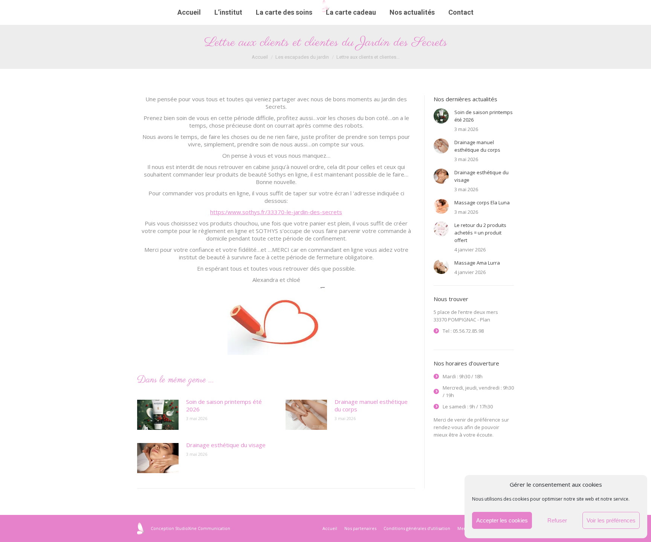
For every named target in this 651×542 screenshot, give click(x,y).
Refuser (557, 520)
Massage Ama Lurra (477, 262)
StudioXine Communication (202, 528)
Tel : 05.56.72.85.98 (463, 330)
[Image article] (158, 415)
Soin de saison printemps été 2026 (224, 405)
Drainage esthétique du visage (226, 445)
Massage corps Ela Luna (482, 202)
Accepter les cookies (502, 520)
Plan (485, 319)
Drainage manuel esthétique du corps (371, 405)
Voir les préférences (611, 520)
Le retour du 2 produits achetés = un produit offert (480, 233)
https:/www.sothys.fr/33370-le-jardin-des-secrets (276, 212)
